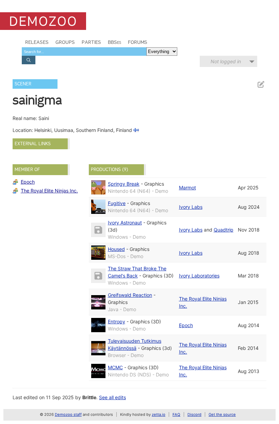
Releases (37, 42)
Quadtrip (223, 230)
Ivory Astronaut (125, 222)
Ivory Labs (190, 207)
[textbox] (84, 51)
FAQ (176, 414)
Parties (91, 42)
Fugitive (117, 203)
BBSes (114, 42)
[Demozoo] (43, 21)
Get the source (222, 414)
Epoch (28, 182)
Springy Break (124, 184)
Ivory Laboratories (199, 275)
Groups (65, 42)
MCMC (115, 367)
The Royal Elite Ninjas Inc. (49, 190)
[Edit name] (260, 84)
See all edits (112, 397)
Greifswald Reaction (130, 295)
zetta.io (158, 414)
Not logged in (226, 61)
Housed (116, 249)
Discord (194, 414)
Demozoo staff (68, 414)
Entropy (116, 321)
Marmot (187, 187)
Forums (137, 42)
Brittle (89, 397)
